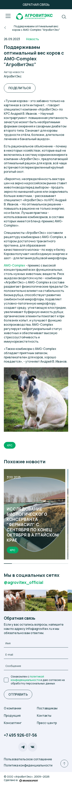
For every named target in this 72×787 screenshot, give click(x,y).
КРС (9, 445)
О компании (12, 708)
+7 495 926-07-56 (20, 735)
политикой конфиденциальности (27, 678)
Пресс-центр (47, 723)
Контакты (44, 715)
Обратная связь (36, 4)
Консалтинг (13, 723)
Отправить (18, 694)
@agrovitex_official (23, 582)
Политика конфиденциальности (28, 765)
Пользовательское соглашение (28, 759)
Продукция (12, 715)
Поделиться (19, 88)
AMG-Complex (14, 265)
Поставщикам (47, 708)
